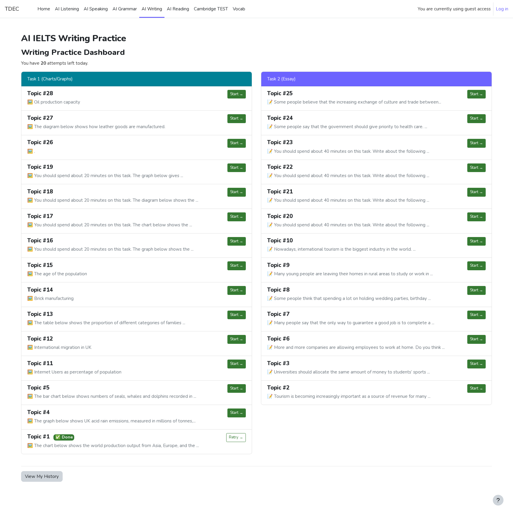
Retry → (236, 437)
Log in (502, 9)
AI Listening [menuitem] (67, 9)
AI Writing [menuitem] (152, 9)
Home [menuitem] (43, 9)
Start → (236, 94)
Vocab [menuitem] (239, 9)
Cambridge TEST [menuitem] (211, 9)
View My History (42, 476)
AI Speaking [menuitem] (96, 9)
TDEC (12, 9)
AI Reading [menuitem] (178, 9)
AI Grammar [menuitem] (125, 9)
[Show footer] (498, 500)
